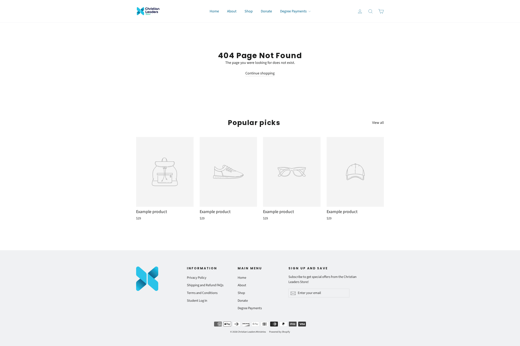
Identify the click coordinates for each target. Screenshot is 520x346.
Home (214, 11)
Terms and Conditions (202, 293)
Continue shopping (260, 73)
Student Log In (197, 300)
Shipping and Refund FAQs (205, 285)
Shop (249, 11)
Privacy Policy (196, 277)
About (231, 11)
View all (378, 122)
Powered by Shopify (279, 332)
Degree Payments (294, 11)
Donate (266, 11)
